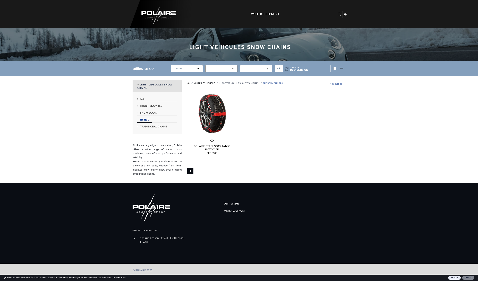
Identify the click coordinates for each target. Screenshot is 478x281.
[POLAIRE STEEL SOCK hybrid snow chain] (212, 113)
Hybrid (144, 119)
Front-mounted (151, 105)
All (142, 99)
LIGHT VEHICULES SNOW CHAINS (154, 86)
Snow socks (148, 112)
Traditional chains (153, 126)
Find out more (119, 278)
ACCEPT (454, 278)
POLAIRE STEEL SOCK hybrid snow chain (212, 147)
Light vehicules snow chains (240, 47)
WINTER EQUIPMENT (265, 14)
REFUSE (468, 278)
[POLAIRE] (188, 83)
